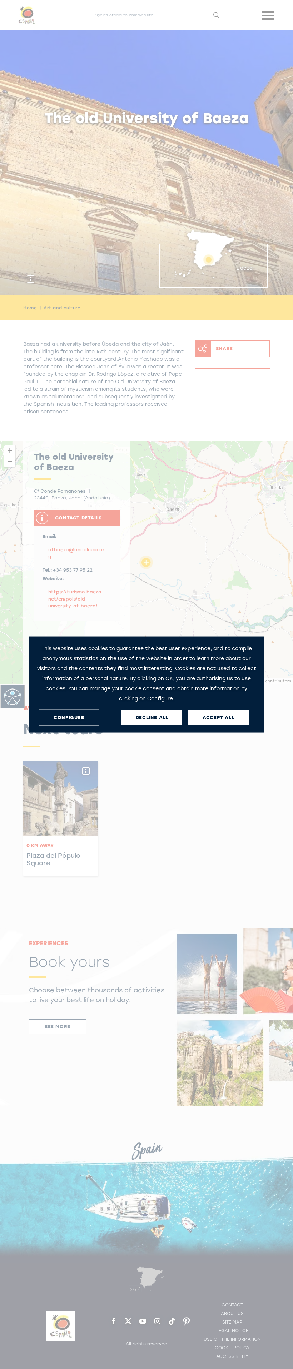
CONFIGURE (69, 717)
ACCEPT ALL (218, 717)
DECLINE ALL (152, 717)
